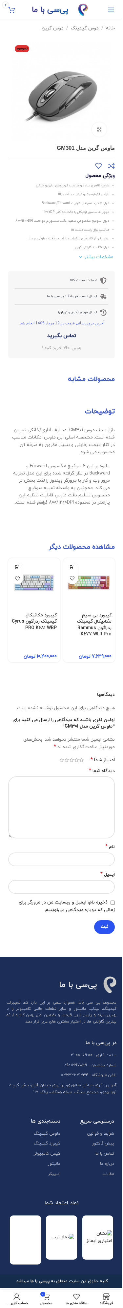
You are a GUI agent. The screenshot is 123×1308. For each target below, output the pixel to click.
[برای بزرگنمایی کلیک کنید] (99, 129)
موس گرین (53, 28)
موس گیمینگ (85, 28)
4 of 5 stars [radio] (66, 760)
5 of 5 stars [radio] (61, 760)
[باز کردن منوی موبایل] (111, 9)
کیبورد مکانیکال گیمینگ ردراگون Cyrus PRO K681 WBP (34, 621)
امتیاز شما (103, 760)
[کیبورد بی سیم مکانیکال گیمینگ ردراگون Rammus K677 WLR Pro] (89, 584)
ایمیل (107, 874)
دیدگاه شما (102, 770)
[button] (72, 567)
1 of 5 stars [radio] (81, 760)
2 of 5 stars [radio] (76, 760)
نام (110, 846)
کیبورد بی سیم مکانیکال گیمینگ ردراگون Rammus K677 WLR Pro (94, 625)
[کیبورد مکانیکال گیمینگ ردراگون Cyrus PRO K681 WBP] (34, 584)
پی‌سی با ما (50, 9)
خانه (110, 28)
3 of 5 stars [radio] (71, 760)
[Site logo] (83, 9)
